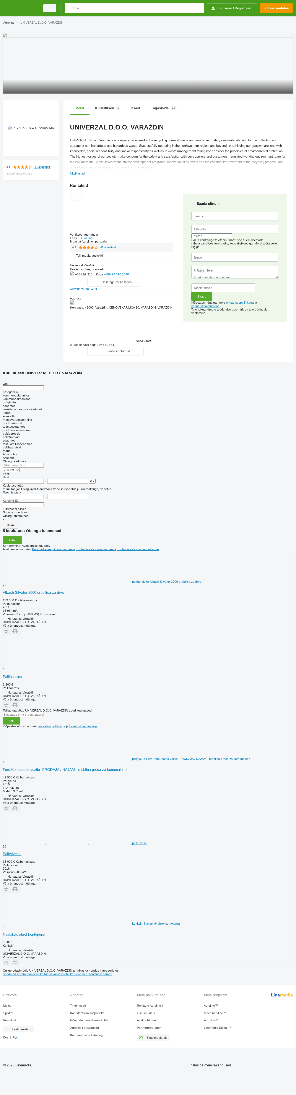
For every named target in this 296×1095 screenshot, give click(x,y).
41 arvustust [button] (42, 166)
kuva (10, 525)
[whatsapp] (138, 274)
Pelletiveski (12, 854)
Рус (15, 1037)
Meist (7, 1005)
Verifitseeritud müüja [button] (84, 234)
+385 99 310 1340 (117, 274)
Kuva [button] (100, 274)
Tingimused (78, 1005)
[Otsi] (69, 8)
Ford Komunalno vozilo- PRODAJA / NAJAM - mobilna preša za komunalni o (65, 770)
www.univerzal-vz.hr (83, 288)
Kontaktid (9, 1020)
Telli (11, 721)
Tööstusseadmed (100, 974)
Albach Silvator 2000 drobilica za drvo (33, 592)
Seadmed (10, 974)
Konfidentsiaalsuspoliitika (87, 1013)
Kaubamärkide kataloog (86, 1035)
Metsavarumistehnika (59, 974)
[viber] (158, 274)
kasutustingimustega (205, 306)
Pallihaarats (12, 677)
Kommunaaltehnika (30, 974)
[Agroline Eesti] (20, 8)
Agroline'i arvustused (84, 1027)
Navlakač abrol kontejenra (24, 934)
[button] (90, 255)
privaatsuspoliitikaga (240, 302)
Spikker (8, 1013)
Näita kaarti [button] (143, 341)
